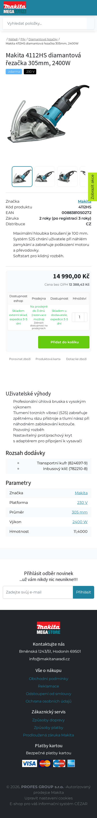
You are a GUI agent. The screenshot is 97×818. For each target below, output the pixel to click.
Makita (84, 201)
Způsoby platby (48, 727)
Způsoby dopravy (48, 720)
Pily (23, 39)
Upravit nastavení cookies (48, 798)
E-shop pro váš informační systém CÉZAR (49, 804)
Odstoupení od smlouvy (48, 694)
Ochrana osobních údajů (49, 701)
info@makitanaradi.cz (49, 659)
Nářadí (13, 39)
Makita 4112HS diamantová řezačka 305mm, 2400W (42, 43)
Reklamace (48, 686)
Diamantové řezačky (43, 39)
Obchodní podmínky (48, 678)
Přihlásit (83, 592)
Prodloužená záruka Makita (48, 735)
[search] (90, 23)
